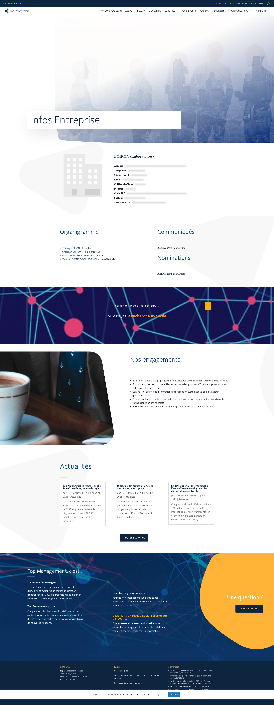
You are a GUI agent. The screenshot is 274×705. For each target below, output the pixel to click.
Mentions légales (121, 671)
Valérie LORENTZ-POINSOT (77, 259)
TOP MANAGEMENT (78, 492)
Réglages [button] (160, 694)
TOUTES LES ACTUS (134, 538)
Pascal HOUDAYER (72, 255)
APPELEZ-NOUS (249, 608)
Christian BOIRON (72, 251)
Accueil (129, 11)
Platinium (204, 11)
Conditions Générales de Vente (127, 683)
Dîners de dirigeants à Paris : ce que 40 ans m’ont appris (135, 487)
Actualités (75, 496)
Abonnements (189, 11)
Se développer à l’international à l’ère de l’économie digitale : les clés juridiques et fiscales (189, 488)
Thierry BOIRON (71, 248)
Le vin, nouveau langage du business (185, 686)
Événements (155, 11)
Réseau (141, 11)
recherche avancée (12, 3)
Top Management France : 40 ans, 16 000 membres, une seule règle (82, 487)
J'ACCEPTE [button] (174, 694)
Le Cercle (170, 11)
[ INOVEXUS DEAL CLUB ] (110, 11)
